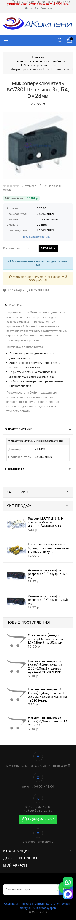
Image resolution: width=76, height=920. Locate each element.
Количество (11, 248)
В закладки (15, 290)
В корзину (48, 248)
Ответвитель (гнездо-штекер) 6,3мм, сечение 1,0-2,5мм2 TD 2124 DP (46, 639)
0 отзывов (29, 186)
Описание (13, 305)
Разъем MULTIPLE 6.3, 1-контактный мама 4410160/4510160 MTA (46, 522)
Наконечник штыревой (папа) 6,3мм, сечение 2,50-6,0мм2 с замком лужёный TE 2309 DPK (45, 666)
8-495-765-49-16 (38, 807)
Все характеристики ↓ (38, 237)
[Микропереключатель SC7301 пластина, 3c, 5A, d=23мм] (38, 145)
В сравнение (41, 290)
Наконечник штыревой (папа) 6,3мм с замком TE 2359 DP (47, 721)
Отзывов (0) (15, 469)
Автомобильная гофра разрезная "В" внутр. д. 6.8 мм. (48, 574)
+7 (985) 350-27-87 (38, 811)
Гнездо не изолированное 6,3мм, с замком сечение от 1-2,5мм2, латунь (48, 548)
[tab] (38, 305)
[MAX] (68, 894)
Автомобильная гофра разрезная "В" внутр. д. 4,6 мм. (48, 600)
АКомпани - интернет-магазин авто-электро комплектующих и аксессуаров (38, 906)
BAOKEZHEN (45, 214)
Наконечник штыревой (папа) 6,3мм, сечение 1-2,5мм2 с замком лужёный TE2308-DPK (47, 695)
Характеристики (18, 429)
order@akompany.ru (38, 842)
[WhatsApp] (68, 882)
